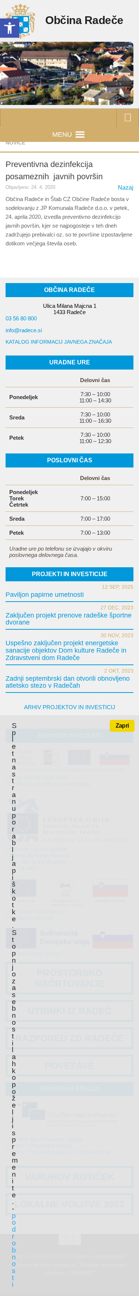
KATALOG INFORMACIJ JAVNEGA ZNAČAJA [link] (59, 342)
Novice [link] (15, 143)
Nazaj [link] (125, 187)
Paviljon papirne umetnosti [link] (45, 594)
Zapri (122, 725)
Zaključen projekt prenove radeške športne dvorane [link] (69, 619)
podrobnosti (14, 1250)
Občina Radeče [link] (84, 20)
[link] (9, 28)
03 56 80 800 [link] (21, 318)
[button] (62, 134)
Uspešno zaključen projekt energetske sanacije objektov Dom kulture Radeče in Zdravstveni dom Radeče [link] (66, 650)
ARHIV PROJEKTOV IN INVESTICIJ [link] (69, 707)
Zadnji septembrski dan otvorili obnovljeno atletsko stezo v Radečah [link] (68, 682)
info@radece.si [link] (24, 330)
